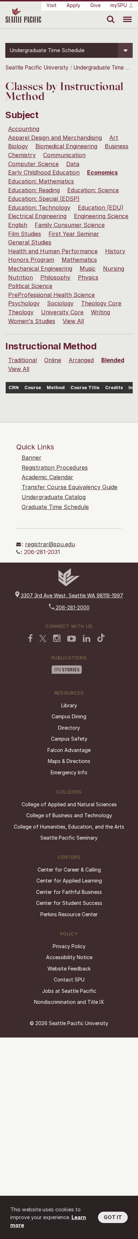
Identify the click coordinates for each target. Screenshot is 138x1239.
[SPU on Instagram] (57, 638)
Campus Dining (69, 716)
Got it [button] (113, 1217)
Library (69, 705)
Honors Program (31, 259)
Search (109, 14)
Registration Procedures (55, 467)
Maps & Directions (69, 761)
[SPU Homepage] (69, 584)
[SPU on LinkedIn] (87, 638)
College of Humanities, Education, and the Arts (69, 827)
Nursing (113, 268)
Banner (31, 457)
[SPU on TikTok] (101, 638)
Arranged (81, 360)
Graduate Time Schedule (55, 506)
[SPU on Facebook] (30, 638)
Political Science (30, 285)
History (115, 251)
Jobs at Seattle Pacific (69, 991)
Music (88, 268)
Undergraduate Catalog (54, 496)
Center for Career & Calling (69, 870)
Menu (125, 14)
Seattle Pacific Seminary (69, 838)
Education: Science (93, 190)
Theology (21, 312)
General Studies (29, 242)
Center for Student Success (69, 903)
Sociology (60, 303)
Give (95, 5)
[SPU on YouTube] (71, 639)
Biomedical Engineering (66, 146)
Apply (73, 5)
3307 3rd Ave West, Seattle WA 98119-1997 (71, 595)
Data (72, 163)
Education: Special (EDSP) (44, 198)
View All (73, 321)
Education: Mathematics (41, 181)
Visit (51, 5)
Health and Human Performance (53, 251)
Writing (100, 312)
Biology (18, 146)
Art (113, 137)
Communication (64, 155)
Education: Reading (34, 190)
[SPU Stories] (67, 669)
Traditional (22, 360)
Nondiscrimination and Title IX (69, 1002)
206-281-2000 (72, 607)
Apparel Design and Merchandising (55, 137)
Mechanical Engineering (40, 268)
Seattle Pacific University (37, 67)
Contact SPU (69, 980)
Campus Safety (69, 739)
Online (52, 360)
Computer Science (33, 163)
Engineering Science (101, 216)
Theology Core (101, 303)
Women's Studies (31, 321)
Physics (88, 277)
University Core (62, 312)
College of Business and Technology (69, 815)
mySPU (118, 5)
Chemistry (22, 155)
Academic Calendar (47, 477)
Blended (112, 360)
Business (116, 146)
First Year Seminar (73, 233)
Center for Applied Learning (69, 881)
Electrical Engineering (37, 216)
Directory (69, 728)
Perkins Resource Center (69, 914)
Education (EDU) (100, 207)
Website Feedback (69, 969)
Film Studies (24, 233)
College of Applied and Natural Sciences (69, 804)
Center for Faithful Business (69, 892)
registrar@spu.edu (50, 544)
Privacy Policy (69, 946)
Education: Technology (39, 207)
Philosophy (55, 277)
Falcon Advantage (69, 750)
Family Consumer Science (70, 224)
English (17, 224)
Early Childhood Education (44, 172)
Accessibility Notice (69, 957)
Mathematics (79, 259)
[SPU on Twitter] (42, 638)
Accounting (23, 128)
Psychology (24, 303)
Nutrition (20, 277)
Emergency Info (69, 772)
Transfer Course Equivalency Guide (69, 487)
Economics (102, 172)
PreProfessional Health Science (51, 294)
